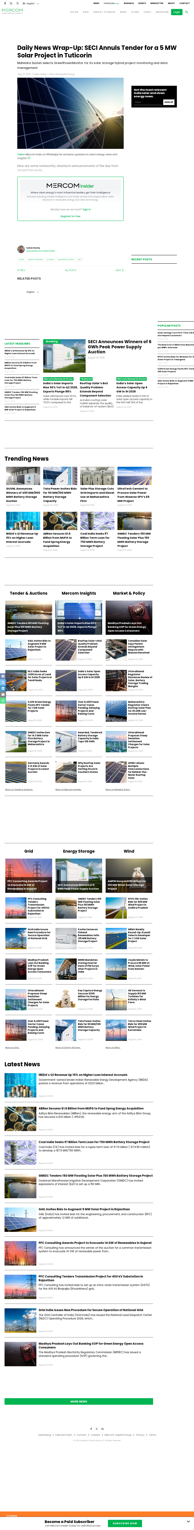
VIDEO (147, 12)
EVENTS (142, 3)
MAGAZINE (162, 12)
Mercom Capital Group (118, 1435)
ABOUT (171, 3)
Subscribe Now (125, 1523)
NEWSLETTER (157, 3)
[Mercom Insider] (111, 3)
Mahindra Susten (66, 259)
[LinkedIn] (24, 3)
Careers (95, 1435)
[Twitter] (17, 3)
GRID (86, 12)
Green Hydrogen (35, 259)
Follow (21, 154)
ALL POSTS (70, 270)
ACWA (21, 259)
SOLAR (74, 12)
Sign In (87, 209)
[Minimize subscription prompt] (188, 1521)
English (30, 3)
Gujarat (50, 259)
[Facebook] (5, 3)
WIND (123, 12)
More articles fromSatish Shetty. (40, 250)
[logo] (12, 12)
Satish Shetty (39, 74)
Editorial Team (63, 1435)
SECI (79, 259)
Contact (82, 1435)
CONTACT (184, 3)
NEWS (96, 3)
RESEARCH (129, 3)
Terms (152, 1435)
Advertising (44, 1435)
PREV (22, 270)
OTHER (135, 12)
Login (177, 12)
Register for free (70, 216)
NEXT (119, 270)
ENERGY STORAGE (104, 12)
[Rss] (11, 3)
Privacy (140, 1435)
